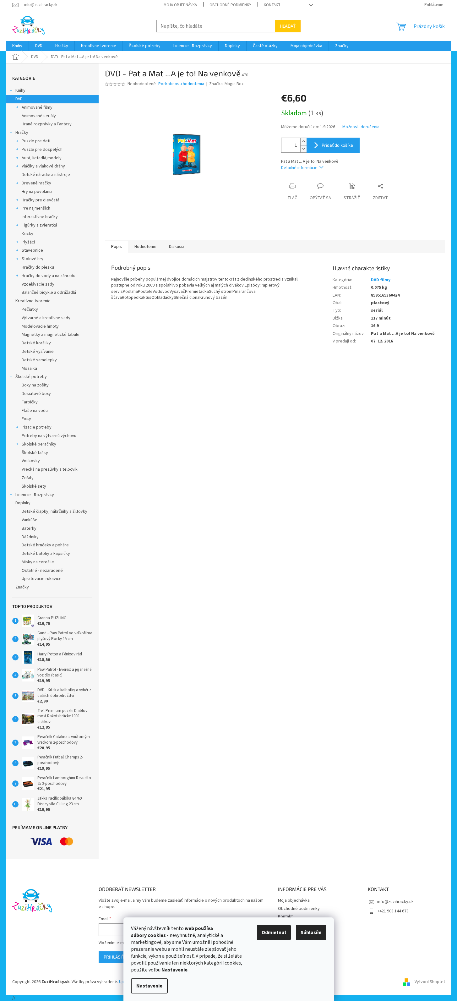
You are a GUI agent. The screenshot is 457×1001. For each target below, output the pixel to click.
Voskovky (31, 461)
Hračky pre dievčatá (40, 200)
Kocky (27, 234)
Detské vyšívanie (38, 351)
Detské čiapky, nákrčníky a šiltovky (54, 511)
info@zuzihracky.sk (395, 902)
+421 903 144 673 (393, 911)
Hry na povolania (37, 192)
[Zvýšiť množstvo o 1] (303, 141)
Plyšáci (28, 242)
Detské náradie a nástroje (46, 175)
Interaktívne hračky (40, 217)
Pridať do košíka (337, 145)
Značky (22, 587)
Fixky (26, 419)
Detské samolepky (39, 360)
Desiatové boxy (36, 394)
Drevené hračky (36, 183)
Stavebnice (32, 250)
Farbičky (30, 402)
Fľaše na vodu (35, 411)
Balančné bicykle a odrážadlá (49, 292)
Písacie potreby (37, 427)
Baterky (29, 528)
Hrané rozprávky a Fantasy (47, 124)
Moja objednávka (180, 5)
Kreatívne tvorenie (33, 301)
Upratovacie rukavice (42, 579)
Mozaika (29, 368)
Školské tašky (35, 453)
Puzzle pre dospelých (42, 149)
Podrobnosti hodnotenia (181, 84)
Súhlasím (311, 932)
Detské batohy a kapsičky (46, 553)
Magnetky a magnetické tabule (50, 334)
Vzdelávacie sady (38, 284)
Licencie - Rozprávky (34, 495)
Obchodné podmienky (230, 5)
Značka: (226, 84)
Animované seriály (39, 116)
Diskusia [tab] (176, 246)
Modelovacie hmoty (40, 326)
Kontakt (272, 5)
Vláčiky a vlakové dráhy (43, 166)
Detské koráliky (36, 343)
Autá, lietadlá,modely (42, 158)
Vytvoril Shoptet (430, 982)
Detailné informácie (299, 168)
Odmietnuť (274, 932)
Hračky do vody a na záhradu (48, 276)
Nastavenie (149, 985)
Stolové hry (32, 259)
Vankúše (29, 520)
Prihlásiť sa (117, 957)
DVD (19, 99)
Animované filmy (37, 107)
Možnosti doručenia (360, 127)
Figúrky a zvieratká (39, 225)
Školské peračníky (39, 444)
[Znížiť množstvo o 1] (303, 148)
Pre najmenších (36, 208)
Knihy (20, 90)
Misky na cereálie (38, 562)
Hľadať (288, 26)
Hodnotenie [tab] (145, 246)
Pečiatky (30, 309)
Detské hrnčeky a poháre (45, 545)
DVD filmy (380, 280)
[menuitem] (17, 46)
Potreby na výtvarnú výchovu (49, 436)
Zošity (28, 478)
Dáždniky (30, 537)
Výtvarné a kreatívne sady (46, 318)
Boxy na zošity (35, 385)
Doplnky (22, 503)
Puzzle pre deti (36, 141)
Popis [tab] (116, 246)
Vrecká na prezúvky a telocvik (50, 469)
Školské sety (34, 486)
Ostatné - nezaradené (42, 570)
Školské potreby (31, 377)
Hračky (21, 132)
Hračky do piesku (38, 267)
